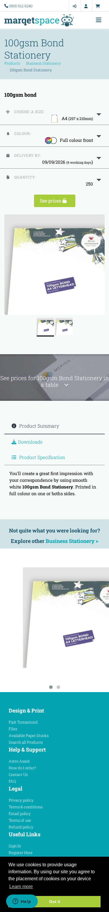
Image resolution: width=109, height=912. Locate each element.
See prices (51, 200)
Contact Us (18, 774)
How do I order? (22, 767)
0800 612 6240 (21, 5)
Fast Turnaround (23, 722)
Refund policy (21, 827)
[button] (54, 114)
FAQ (12, 781)
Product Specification (41, 457)
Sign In (15, 846)
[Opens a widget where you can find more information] (22, 902)
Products (12, 63)
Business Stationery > (72, 540)
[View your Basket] (99, 6)
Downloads (30, 442)
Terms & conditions (25, 806)
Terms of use (20, 820)
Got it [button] (54, 901)
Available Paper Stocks (29, 735)
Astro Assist (19, 761)
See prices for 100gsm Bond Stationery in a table (54, 381)
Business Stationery (43, 63)
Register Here (21, 852)
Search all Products (26, 742)
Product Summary (38, 426)
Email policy (20, 813)
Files (13, 728)
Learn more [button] (21, 886)
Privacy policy (21, 800)
